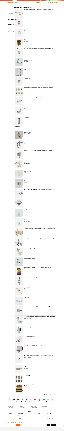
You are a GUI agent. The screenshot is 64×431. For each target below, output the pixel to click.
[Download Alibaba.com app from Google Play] (53, 425)
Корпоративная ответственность (12, 414)
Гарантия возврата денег (20, 413)
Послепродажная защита (21, 416)
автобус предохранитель (11, 406)
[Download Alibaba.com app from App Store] (48, 425)
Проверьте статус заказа (50, 414)
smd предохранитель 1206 (34, 407)
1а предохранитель (44, 406)
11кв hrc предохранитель (23, 405)
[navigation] (10, 201)
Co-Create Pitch (10, 413)
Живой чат (39, 413)
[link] (63, 425)
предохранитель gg (22, 406)
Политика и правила (20, 419)
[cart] (45, 2)
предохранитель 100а (10, 407)
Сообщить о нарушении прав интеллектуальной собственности (41, 417)
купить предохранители (22, 407)
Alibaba (15, 6)
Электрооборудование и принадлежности (21, 6)
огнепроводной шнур (33, 406)
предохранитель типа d (34, 405)
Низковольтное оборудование (30, 6)
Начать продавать (49, 413)
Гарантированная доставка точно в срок (22, 415)
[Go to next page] (54, 394)
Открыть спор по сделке (40, 414)
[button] (36, 2)
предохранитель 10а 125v (45, 405)
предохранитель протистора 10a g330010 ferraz (13, 405)
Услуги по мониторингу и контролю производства (22, 418)
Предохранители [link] (36, 6)
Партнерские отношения (50, 417)
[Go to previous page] (43, 394)
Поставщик (27, 12)
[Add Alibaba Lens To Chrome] (18, 425)
